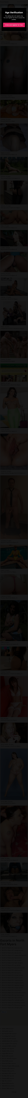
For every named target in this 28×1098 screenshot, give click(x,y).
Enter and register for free (14, 25)
